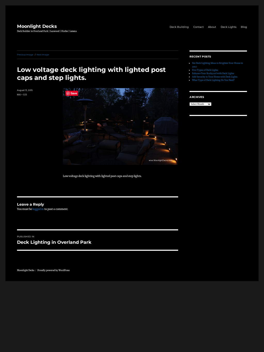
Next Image (43, 54)
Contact (198, 27)
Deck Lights (228, 27)
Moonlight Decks (37, 26)
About (212, 27)
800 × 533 (22, 94)
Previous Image (25, 54)
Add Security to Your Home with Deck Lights (214, 77)
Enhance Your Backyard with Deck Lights (213, 73)
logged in (38, 209)
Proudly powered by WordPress (53, 270)
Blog (244, 27)
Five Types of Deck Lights (205, 70)
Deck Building (179, 27)
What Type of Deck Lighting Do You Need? (213, 80)
